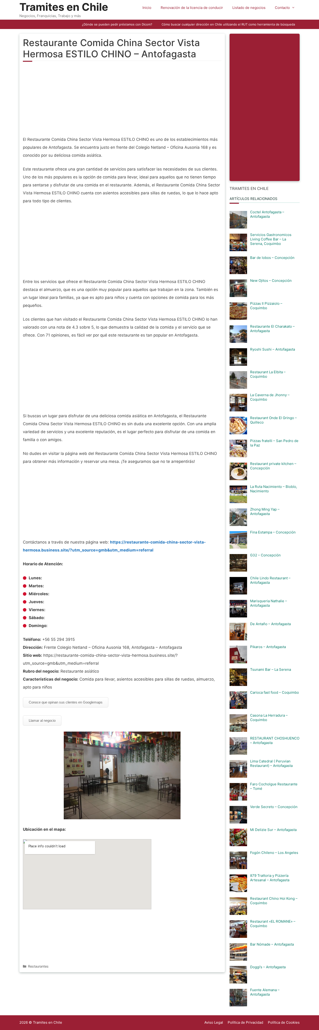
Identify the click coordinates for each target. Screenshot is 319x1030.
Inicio (146, 7)
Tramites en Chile (63, 6)
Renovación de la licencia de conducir (192, 7)
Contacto (282, 7)
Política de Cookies (284, 1022)
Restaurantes (38, 966)
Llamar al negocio (42, 720)
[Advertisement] (122, 101)
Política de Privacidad (245, 1022)
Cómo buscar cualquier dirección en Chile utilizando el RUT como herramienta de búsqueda (228, 24)
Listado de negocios (249, 7)
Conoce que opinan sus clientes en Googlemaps (66, 702)
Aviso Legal (213, 1022)
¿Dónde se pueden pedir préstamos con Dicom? (117, 24)
